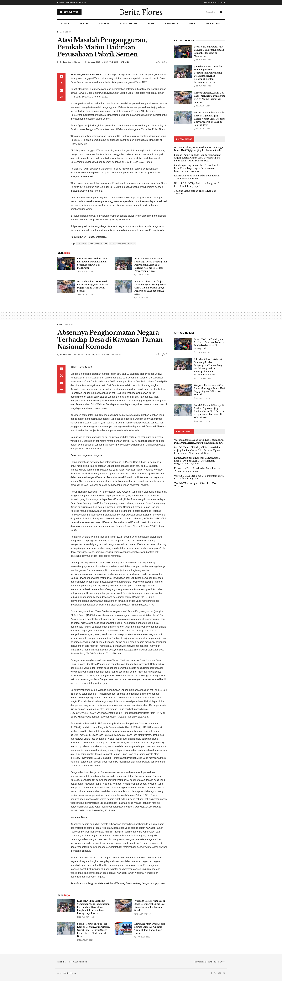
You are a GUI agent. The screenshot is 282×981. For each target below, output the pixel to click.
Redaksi (60, 2)
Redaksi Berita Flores (70, 62)
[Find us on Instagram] (224, 973)
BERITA (68, 32)
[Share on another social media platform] (61, 97)
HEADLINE (124, 62)
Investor (82, 244)
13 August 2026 (86, 295)
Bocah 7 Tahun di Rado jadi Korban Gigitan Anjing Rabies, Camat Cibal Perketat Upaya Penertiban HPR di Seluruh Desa (150, 287)
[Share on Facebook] (61, 76)
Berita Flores (141, 12)
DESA (192, 23)
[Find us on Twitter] (215, 973)
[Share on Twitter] (61, 83)
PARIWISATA (171, 23)
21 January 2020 (92, 62)
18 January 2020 (92, 354)
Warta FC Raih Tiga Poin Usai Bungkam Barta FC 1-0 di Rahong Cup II (199, 185)
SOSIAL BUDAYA (128, 23)
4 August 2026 (143, 937)
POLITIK (65, 23)
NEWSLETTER (71, 12)
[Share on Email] (61, 90)
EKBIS (151, 23)
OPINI (118, 354)
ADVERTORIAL (213, 23)
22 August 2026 (86, 272)
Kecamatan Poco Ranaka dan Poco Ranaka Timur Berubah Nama (197, 177)
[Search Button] (222, 12)
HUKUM (84, 23)
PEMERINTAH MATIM (98, 244)
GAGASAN (104, 23)
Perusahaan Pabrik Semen (122, 244)
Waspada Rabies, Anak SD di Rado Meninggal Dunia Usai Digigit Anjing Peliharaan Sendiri (199, 149)
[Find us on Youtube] (219, 973)
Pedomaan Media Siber (76, 2)
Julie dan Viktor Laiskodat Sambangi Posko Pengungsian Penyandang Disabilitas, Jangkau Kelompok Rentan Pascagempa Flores (150, 264)
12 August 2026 (143, 298)
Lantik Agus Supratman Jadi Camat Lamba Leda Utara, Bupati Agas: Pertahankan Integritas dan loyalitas (197, 168)
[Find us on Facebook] (211, 973)
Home (59, 32)
